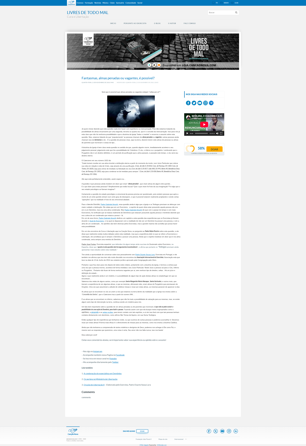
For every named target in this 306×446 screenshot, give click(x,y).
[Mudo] (217, 133)
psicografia (94, 312)
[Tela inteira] (221, 133)
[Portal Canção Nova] (71, 3)
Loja (236, 3)
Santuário (120, 3)
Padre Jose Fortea (89, 244)
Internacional (178, 439)
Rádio (226, 3)
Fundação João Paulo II (143, 439)
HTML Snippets (144, 445)
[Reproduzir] (187, 133)
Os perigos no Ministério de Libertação (100, 379)
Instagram (97, 351)
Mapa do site (162, 439)
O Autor (172, 23)
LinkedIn (236, 431)
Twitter (115, 362)
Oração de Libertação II (94, 385)
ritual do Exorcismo (96, 221)
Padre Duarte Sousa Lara (145, 255)
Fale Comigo (190, 23)
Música (105, 3)
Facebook (120, 355)
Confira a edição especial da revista (204, 153)
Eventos (80, 3)
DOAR (142, 431)
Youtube (113, 358)
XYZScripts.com (162, 445)
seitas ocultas (108, 312)
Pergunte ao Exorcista (135, 23)
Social (139, 3)
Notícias (97, 3)
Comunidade (131, 3)
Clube (112, 3)
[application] (204, 124)
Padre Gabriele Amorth (109, 204)
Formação (89, 3)
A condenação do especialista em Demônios (103, 373)
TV (217, 3)
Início (113, 23)
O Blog (157, 23)
